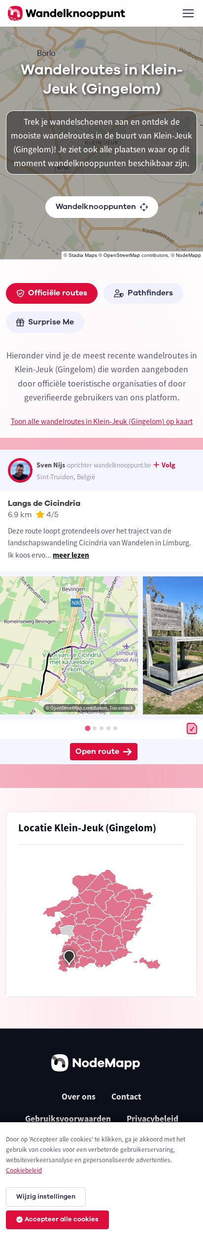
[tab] (87, 728)
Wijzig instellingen (45, 1196)
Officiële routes (57, 292)
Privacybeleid (152, 1118)
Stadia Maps (82, 255)
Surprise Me (51, 322)
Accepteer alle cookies (62, 1219)
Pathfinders (150, 292)
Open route (97, 751)
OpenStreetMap (121, 255)
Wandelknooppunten (96, 206)
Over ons (79, 1096)
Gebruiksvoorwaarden (68, 1118)
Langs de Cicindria (44, 503)
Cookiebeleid (24, 1170)
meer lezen (71, 555)
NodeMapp (188, 255)
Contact (126, 1096)
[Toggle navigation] (187, 13)
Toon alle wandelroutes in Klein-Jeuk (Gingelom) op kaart (102, 421)
